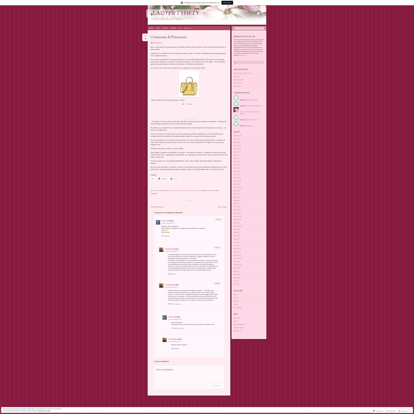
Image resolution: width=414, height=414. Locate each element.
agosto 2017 (237, 155)
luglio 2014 (236, 271)
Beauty (151, 28)
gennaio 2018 (237, 142)
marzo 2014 (237, 284)
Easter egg (236, 76)
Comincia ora (227, 2)
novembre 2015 (238, 219)
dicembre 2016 (237, 177)
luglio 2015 (236, 232)
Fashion (165, 28)
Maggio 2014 (237, 277)
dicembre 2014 (237, 255)
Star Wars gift (237, 86)
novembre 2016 (238, 181)
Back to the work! (238, 83)
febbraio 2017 (237, 171)
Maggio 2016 (237, 200)
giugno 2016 (237, 197)
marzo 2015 (237, 245)
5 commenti (154, 193)
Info (180, 28)
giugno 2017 (237, 161)
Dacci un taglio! (223, 207)
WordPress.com (238, 330)
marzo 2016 (237, 206)
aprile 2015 (236, 242)
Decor (158, 28)
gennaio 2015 (237, 252)
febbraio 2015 (237, 248)
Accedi (235, 321)
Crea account (237, 318)
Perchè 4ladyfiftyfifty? (157, 207)
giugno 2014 (237, 274)
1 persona (178, 304)
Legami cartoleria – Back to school (243, 73)
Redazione (165, 221)
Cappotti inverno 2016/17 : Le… (255, 105)
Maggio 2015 (237, 239)
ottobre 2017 (237, 151)
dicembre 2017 (237, 145)
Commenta (216, 385)
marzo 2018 (237, 139)
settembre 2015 (238, 226)
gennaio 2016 (237, 213)
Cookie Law (187, 28)
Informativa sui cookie (44, 411)
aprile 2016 (236, 203)
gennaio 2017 (237, 174)
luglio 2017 (236, 158)
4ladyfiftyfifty (174, 13)
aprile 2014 (236, 281)
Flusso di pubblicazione (240, 324)
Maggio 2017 (237, 164)
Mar (145, 36)
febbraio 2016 (237, 210)
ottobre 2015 (237, 223)
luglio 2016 (236, 193)
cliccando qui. (242, 55)
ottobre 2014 (237, 261)
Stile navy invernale (252, 100)
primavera (198, 190)
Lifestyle (173, 28)
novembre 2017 (238, 148)
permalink (209, 190)
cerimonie (188, 190)
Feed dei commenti (238, 327)
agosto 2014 (237, 268)
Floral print (250, 125)
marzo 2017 (237, 168)
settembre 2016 (238, 187)
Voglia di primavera (238, 79)
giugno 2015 (237, 235)
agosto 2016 (237, 190)
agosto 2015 (237, 229)
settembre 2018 (238, 135)
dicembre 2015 (237, 216)
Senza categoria (238, 307)
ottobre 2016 (237, 184)
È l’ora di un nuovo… (252, 119)
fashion (193, 190)
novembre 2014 (238, 258)
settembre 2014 (238, 264)
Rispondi (218, 219)
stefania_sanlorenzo (245, 111)
